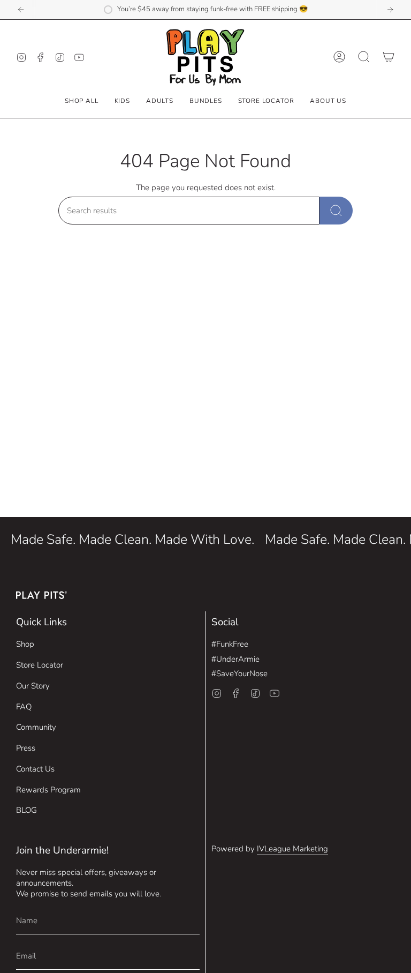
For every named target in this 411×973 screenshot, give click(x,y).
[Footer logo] (41, 595)
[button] (122, 101)
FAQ (24, 706)
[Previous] (21, 9)
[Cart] (388, 57)
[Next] (390, 9)
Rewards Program (48, 789)
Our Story (33, 685)
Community (36, 727)
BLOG (26, 810)
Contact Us (35, 769)
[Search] (336, 210)
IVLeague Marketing (292, 848)
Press (25, 748)
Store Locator (39, 665)
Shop (25, 644)
